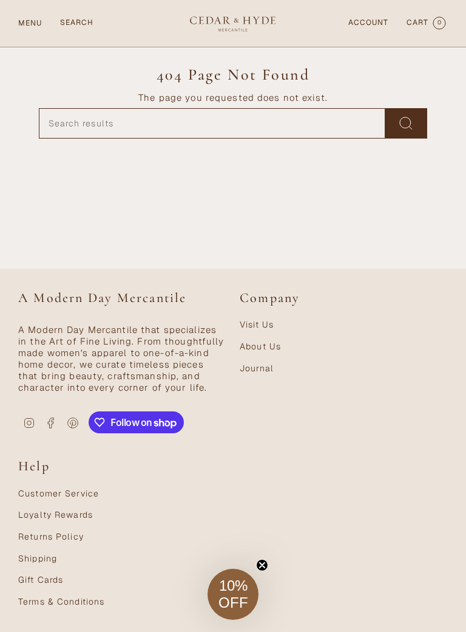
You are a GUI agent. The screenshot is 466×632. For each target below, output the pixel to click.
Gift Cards (40, 579)
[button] (233, 594)
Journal (257, 368)
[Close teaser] (262, 565)
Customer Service (58, 493)
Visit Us (257, 324)
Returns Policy (51, 536)
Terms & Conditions (61, 601)
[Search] (406, 123)
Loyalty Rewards (55, 514)
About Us (260, 346)
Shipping (37, 558)
